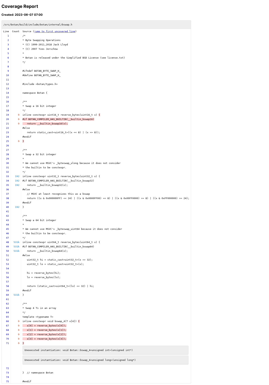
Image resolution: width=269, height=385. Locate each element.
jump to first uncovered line (54, 31)
